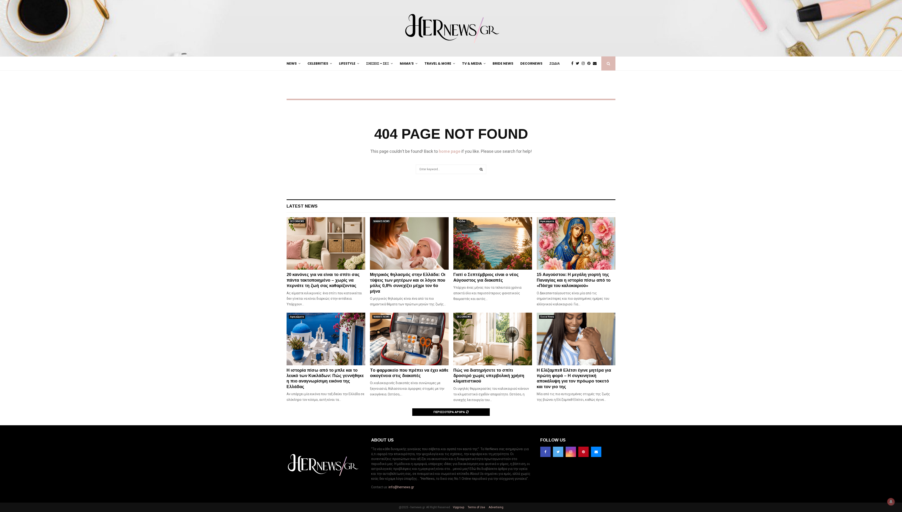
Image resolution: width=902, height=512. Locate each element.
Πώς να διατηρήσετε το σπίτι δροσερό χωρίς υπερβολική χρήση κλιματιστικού (488, 376)
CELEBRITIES (317, 63)
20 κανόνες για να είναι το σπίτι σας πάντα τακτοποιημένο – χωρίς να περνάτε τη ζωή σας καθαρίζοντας (323, 280)
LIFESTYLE (347, 63)
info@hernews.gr (401, 487)
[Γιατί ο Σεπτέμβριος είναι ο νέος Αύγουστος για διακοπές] (492, 243)
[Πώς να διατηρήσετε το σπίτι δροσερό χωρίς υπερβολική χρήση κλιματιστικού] (492, 339)
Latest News (302, 206)
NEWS (292, 63)
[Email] (596, 63)
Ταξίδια (461, 221)
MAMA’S (407, 63)
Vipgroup (458, 507)
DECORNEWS (531, 63)
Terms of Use (476, 507)
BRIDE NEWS (503, 63)
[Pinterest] (590, 63)
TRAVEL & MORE (437, 63)
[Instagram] (584, 63)
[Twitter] (579, 63)
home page (449, 151)
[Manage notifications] (891, 501)
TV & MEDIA (472, 63)
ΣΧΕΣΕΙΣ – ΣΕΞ (377, 63)
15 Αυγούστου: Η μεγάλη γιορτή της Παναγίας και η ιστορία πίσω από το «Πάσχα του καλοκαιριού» (573, 280)
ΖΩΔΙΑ (554, 63)
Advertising (495, 507)
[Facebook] (573, 63)
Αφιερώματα (547, 221)
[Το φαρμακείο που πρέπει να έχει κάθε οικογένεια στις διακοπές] (409, 339)
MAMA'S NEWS (381, 221)
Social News (547, 316)
